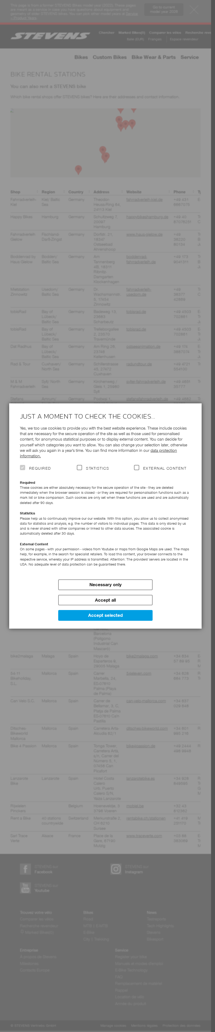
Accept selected (105, 615)
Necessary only (105, 584)
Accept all (105, 600)
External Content (164, 468)
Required (40, 468)
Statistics (97, 468)
